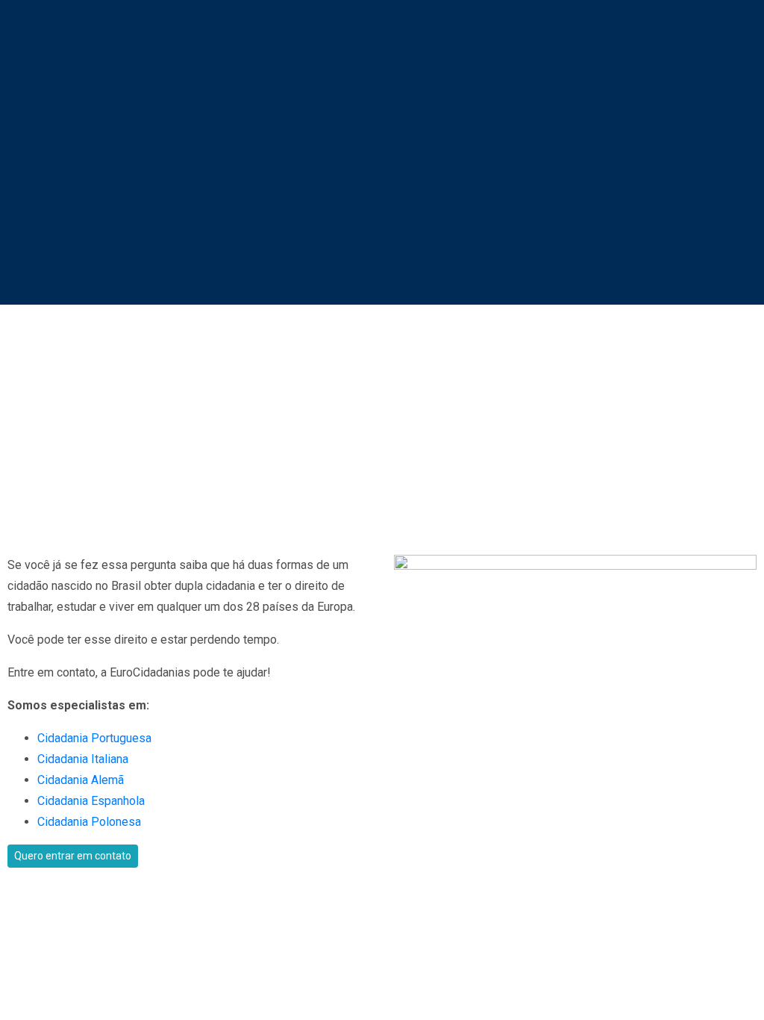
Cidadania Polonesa (89, 822)
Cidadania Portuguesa (94, 738)
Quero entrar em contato (72, 856)
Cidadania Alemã (80, 780)
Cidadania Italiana (82, 759)
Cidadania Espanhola (91, 801)
